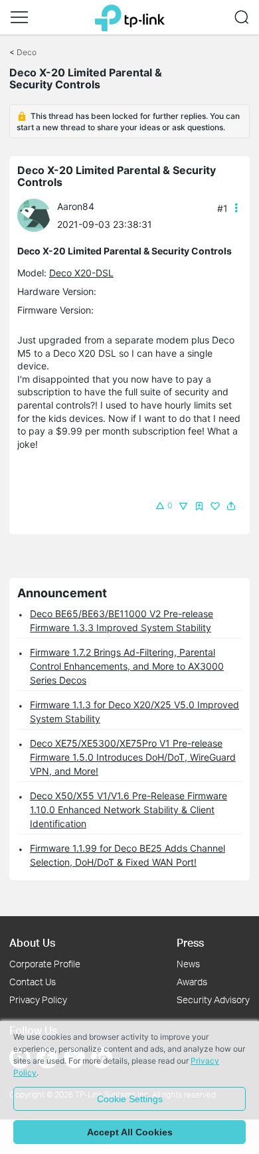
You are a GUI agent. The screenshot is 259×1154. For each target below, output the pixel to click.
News (188, 963)
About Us (32, 942)
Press (190, 942)
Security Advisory (213, 999)
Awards (192, 981)
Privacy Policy (38, 999)
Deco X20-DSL (81, 272)
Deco (27, 52)
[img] (199, 506)
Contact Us (32, 981)
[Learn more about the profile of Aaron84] (37, 214)
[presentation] (33, 215)
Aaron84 (75, 206)
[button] (19, 17)
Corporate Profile (44, 963)
